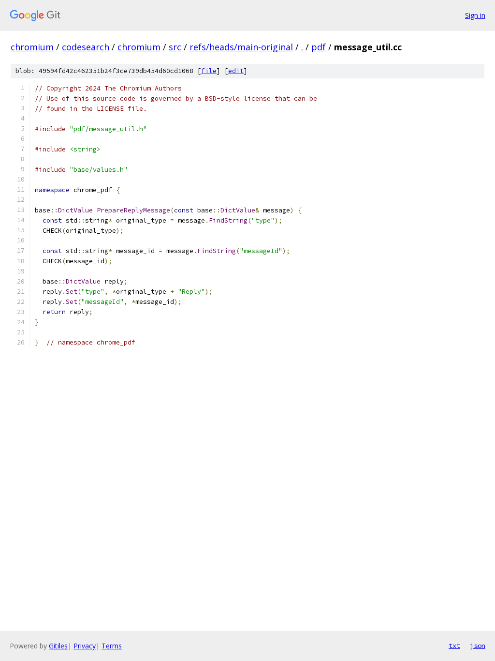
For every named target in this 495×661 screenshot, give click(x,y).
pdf (318, 47)
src (175, 47)
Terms (112, 645)
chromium (32, 47)
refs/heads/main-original (241, 47)
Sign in (475, 15)
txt (454, 645)
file (209, 71)
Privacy (84, 645)
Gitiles (58, 645)
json (477, 645)
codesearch (85, 47)
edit (236, 71)
